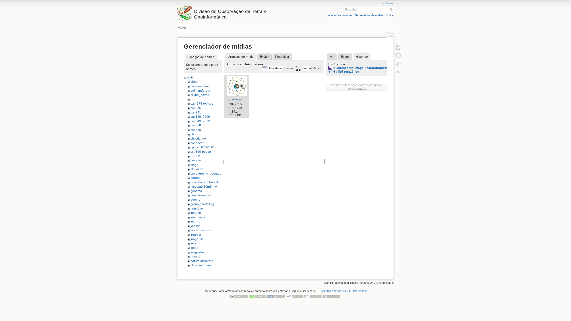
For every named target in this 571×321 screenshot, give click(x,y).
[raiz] (190, 77)
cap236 (195, 108)
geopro (195, 199)
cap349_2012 (200, 121)
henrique (196, 208)
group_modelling (202, 204)
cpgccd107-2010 (202, 147)
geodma (196, 191)
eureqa (195, 177)
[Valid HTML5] (295, 296)
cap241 (195, 112)
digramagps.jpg (237, 99)
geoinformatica (200, 195)
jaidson (195, 226)
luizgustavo (198, 252)
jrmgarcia (197, 239)
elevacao (196, 169)
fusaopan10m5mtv (203, 186)
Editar (345, 56)
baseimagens (199, 86)
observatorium (200, 265)
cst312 (195, 156)
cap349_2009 (200, 116)
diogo (194, 165)
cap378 (195, 125)
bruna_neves (199, 95)
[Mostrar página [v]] (398, 47)
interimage (197, 217)
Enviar (264, 56)
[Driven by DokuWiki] (332, 296)
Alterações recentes (340, 15)
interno (195, 221)
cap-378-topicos (201, 103)
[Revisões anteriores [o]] (398, 55)
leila (193, 243)
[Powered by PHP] (276, 296)
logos (194, 247)
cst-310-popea (200, 151)
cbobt (194, 134)
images (195, 212)
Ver (332, 56)
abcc (193, 81)
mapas (195, 256)
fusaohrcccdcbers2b (204, 182)
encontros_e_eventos (205, 173)
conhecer (197, 143)
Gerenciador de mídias (369, 15)
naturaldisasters (201, 261)
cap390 (195, 130)
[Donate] (258, 296)
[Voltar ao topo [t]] (398, 72)
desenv (195, 160)
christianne (198, 138)
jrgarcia (195, 234)
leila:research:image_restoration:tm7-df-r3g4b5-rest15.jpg (359, 69)
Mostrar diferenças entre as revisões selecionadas (357, 86)
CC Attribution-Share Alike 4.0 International (342, 291)
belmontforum (200, 90)
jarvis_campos (200, 230)
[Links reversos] (398, 64)
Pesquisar (391, 9)
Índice (390, 15)
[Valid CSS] (313, 296)
